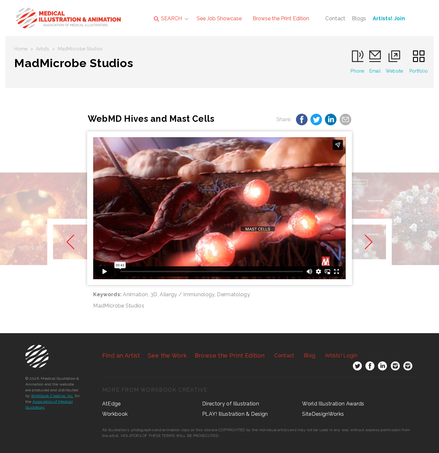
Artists (42, 48)
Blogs (359, 18)
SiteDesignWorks (323, 414)
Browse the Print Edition (281, 18)
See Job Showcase (219, 18)
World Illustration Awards (333, 404)
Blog (309, 355)
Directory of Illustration (230, 404)
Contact (335, 18)
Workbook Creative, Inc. (52, 396)
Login (341, 355)
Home (20, 48)
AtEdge (111, 404)
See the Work (167, 355)
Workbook (115, 414)
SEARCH (171, 18)
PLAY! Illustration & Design (235, 414)
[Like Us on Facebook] (369, 367)
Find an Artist (121, 355)
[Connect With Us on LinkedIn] (382, 367)
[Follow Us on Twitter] (357, 367)
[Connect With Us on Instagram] (395, 367)
